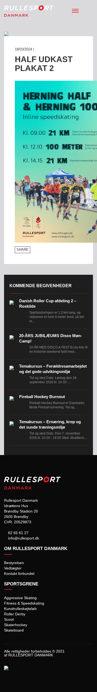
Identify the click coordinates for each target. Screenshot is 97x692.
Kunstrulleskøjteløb (20, 608)
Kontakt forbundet (19, 573)
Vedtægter (13, 568)
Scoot (9, 619)
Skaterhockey (15, 625)
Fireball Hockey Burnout (42, 396)
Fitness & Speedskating (24, 603)
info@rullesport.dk (23, 538)
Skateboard (14, 630)
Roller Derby (14, 614)
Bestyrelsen (14, 563)
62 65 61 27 (18, 533)
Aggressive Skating (20, 598)
